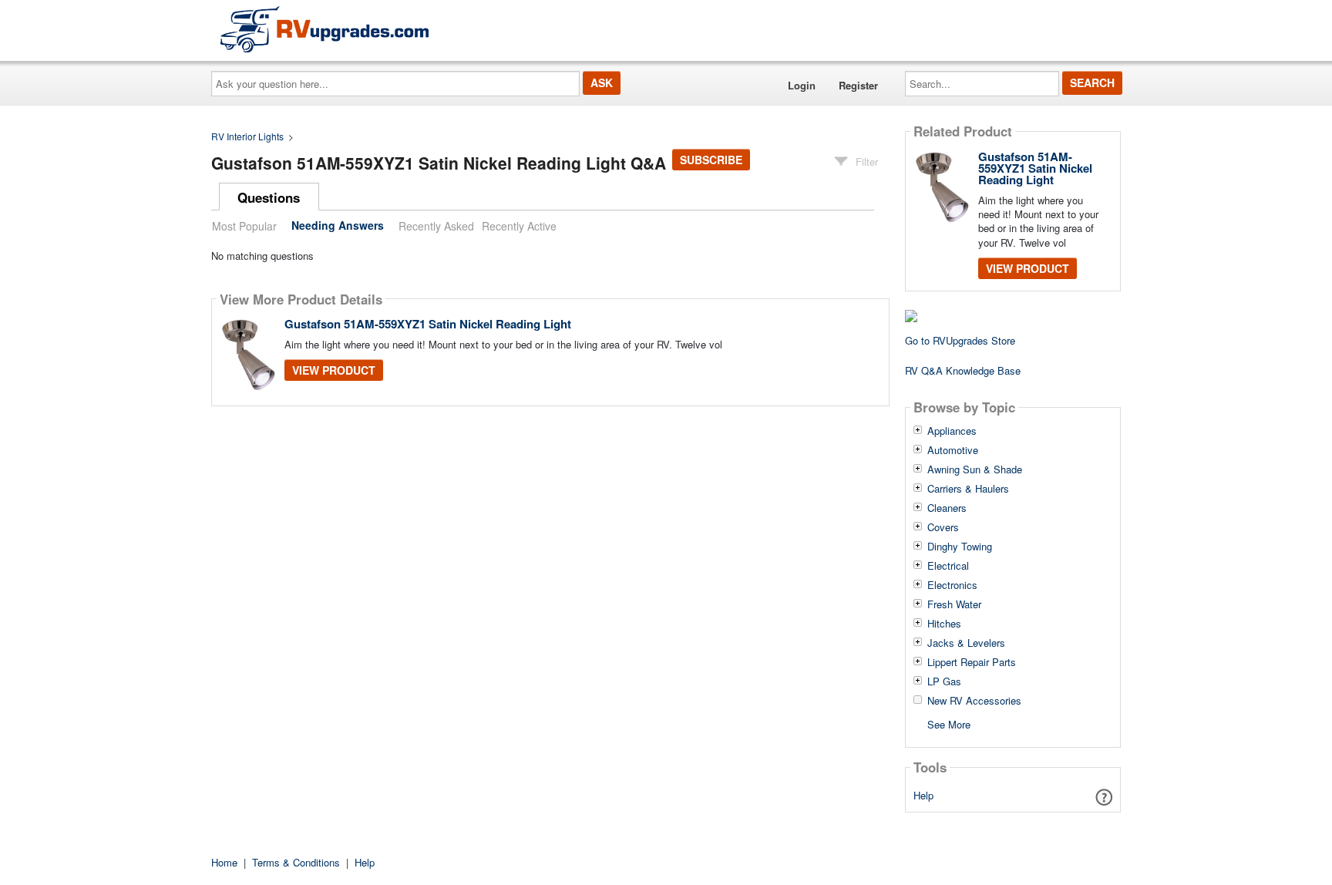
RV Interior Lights (247, 136)
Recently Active (519, 226)
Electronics (952, 585)
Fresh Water (954, 604)
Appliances (952, 431)
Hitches (944, 623)
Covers (943, 527)
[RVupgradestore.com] (324, 29)
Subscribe (711, 159)
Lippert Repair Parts (971, 662)
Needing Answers (337, 226)
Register (858, 85)
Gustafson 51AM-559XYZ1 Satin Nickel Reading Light (427, 323)
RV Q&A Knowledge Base (963, 370)
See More (948, 723)
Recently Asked (436, 226)
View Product (333, 370)
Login (802, 85)
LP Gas (944, 681)
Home (224, 862)
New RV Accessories (974, 700)
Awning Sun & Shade (974, 469)
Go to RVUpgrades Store (960, 340)
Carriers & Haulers (968, 488)
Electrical (948, 565)
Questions (268, 197)
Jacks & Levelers (966, 643)
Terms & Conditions (296, 862)
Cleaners (947, 508)
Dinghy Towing (959, 546)
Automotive (952, 450)
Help (923, 795)
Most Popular (244, 226)
